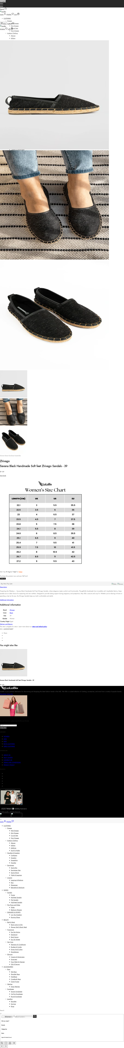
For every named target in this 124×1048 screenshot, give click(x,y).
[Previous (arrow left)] (2, 1046)
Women (2, 455)
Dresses (9, 21)
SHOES (6, 890)
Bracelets (13, 1001)
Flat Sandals (14, 900)
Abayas (13, 36)
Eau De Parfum (15, 932)
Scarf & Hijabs (15, 850)
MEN (1, 4)
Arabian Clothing (12, 33)
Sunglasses (10, 989)
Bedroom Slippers (16, 910)
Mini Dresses (15, 26)
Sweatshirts (14, 860)
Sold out (3, 578)
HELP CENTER (8, 757)
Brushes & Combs (16, 947)
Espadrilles (18, 455)
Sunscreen (14, 959)
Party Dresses (15, 31)
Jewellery (10, 999)
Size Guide (3, 476)
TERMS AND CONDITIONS (12, 762)
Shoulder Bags (15, 974)
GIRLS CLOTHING (9, 746)
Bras (12, 883)
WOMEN (3, 1)
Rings (12, 1006)
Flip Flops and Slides (13, 905)
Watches (9, 984)
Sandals (9, 893)
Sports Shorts (15, 873)
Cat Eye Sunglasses (17, 994)
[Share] (10, 1043)
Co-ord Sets (14, 28)
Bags (8, 969)
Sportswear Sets (16, 870)
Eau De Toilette (15, 940)
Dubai (20, 572)
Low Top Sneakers (16, 915)
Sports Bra (14, 868)
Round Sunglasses (16, 997)
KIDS (1, 6)
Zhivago (12, 610)
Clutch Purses (15, 982)
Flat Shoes (11, 455)
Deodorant (14, 935)
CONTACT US (8, 760)
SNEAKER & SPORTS (13, 912)
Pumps (13, 895)
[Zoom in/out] (2, 1043)
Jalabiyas (13, 848)
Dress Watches (15, 987)
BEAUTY (6, 920)
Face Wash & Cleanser (18, 962)
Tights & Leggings (16, 875)
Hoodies (13, 863)
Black (11, 613)
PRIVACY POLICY (9, 765)
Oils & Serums (15, 964)
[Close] (0, 819)
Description (3, 587)
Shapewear (14, 885)
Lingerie (9, 878)
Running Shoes (15, 917)
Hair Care (10, 942)
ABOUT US (7, 755)
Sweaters (13, 858)
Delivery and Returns (6, 624)
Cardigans (14, 855)
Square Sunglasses (16, 992)
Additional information (7, 600)
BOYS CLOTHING (9, 744)
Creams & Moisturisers (17, 957)
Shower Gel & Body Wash (19, 927)
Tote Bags (14, 972)
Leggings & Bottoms (17, 880)
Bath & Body (11, 922)
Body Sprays (14, 937)
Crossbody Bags (16, 979)
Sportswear (10, 865)
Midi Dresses (15, 23)
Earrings (13, 1004)
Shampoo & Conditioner (18, 945)
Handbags (14, 977)
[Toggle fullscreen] (6, 1043)
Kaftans (13, 38)
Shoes (6, 455)
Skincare (9, 954)
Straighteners (15, 952)
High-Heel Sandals (16, 902)
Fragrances (10, 930)
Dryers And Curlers (16, 949)
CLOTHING (7, 18)
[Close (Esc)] (14, 1043)
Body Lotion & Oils (17, 925)
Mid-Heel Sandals (16, 897)
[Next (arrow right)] (6, 1046)
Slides (13, 907)
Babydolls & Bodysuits (17, 888)
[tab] (62, 587)
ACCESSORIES (8, 967)
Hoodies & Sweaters (13, 853)
